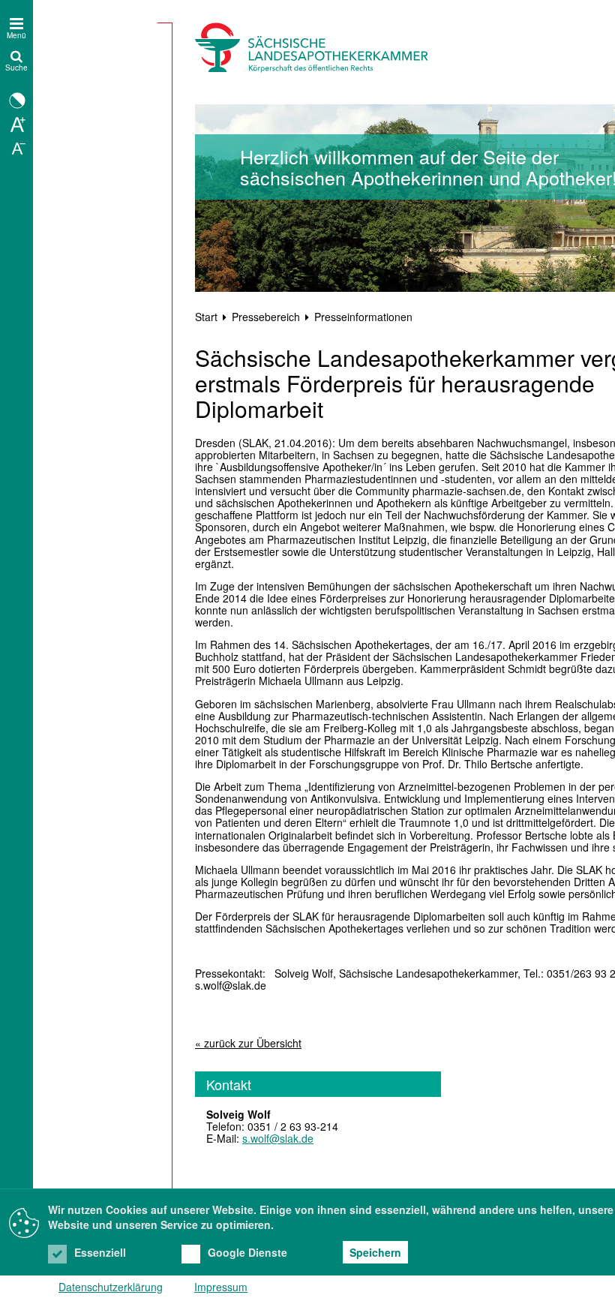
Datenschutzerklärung (110, 1286)
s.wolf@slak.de (278, 1138)
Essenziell (100, 1252)
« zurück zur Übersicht (248, 1042)
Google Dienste (247, 1252)
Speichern (375, 1252)
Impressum (221, 1286)
